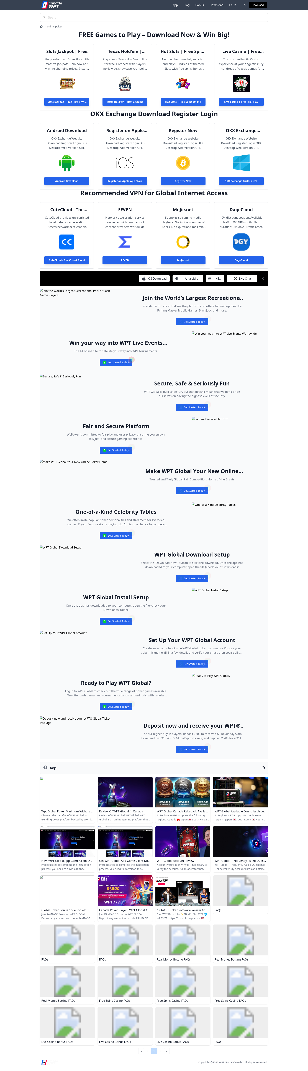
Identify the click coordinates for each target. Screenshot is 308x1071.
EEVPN (125, 209)
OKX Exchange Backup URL (241, 130)
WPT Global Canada (230, 1062)
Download (217, 5)
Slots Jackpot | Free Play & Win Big (66, 51)
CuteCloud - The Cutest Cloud (67, 209)
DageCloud (241, 209)
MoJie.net (183, 209)
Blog (187, 5)
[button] (147, 1051)
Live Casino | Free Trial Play (241, 51)
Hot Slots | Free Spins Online (183, 51)
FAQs (232, 5)
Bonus (199, 5)
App (175, 5)
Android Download (67, 130)
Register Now (183, 130)
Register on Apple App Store (125, 130)
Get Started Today (192, 322)
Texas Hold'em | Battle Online (125, 51)
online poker (54, 26)
